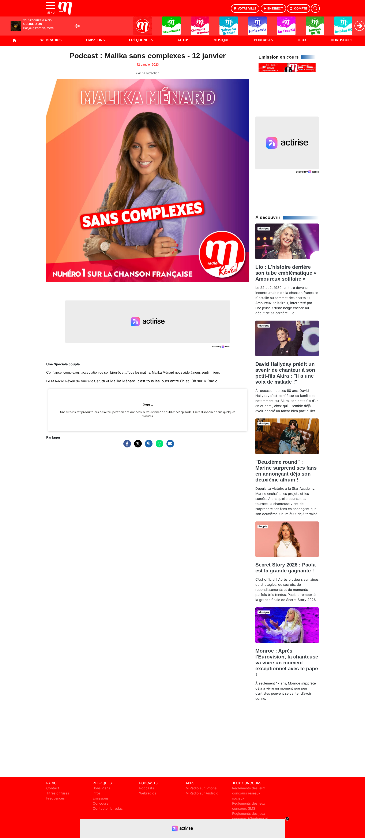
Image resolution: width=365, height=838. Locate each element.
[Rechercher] (315, 8)
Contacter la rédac (108, 808)
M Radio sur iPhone (201, 788)
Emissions (95, 40)
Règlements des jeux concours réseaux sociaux (248, 793)
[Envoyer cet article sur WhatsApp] (158, 446)
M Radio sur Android (202, 793)
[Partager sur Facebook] (126, 446)
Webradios (51, 40)
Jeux (301, 40)
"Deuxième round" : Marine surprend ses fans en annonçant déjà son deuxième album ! (286, 471)
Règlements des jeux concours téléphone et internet (250, 818)
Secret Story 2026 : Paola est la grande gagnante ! (285, 567)
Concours (100, 803)
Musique (222, 40)
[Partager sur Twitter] (137, 446)
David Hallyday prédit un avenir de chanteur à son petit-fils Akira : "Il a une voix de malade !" (285, 373)
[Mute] (77, 26)
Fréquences (141, 40)
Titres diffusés (57, 793)
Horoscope (342, 40)
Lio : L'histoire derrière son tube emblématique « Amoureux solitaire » (285, 273)
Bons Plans (101, 788)
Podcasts (263, 40)
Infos (97, 793)
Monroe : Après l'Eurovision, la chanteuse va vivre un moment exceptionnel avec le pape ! (286, 662)
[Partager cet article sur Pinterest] (148, 446)
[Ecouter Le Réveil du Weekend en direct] (287, 67)
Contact (52, 788)
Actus (183, 40)
